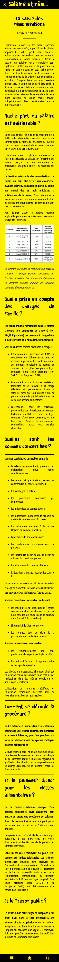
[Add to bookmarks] (47, 958)
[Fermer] (5, 5)
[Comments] (12, 958)
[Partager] (29, 958)
